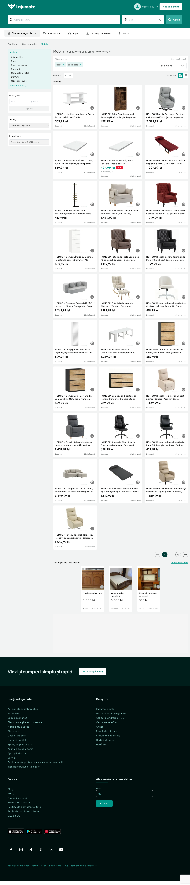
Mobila (44, 44)
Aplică (29, 108)
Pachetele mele (105, 708)
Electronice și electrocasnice (25, 722)
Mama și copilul (17, 740)
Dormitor (15, 76)
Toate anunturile (179, 562)
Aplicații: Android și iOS (110, 717)
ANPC (11, 793)
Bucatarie (16, 69)
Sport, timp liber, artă (20, 744)
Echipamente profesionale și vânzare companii (35, 762)
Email (99, 788)
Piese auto (14, 731)
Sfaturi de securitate (108, 735)
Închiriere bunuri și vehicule (24, 766)
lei (66, 75)
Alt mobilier (17, 57)
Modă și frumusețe (18, 726)
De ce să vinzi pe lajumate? (112, 713)
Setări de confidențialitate (23, 811)
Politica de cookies (19, 802)
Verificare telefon (106, 722)
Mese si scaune (19, 80)
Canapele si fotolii (20, 73)
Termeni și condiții (18, 797)
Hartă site (102, 744)
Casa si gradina (29, 44)
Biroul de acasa (19, 65)
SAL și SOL (14, 815)
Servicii (12, 757)
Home (15, 44)
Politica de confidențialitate (24, 806)
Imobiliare (14, 713)
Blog (10, 789)
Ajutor (99, 726)
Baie (13, 61)
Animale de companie (20, 748)
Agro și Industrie (17, 753)
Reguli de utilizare (106, 731)
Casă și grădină (17, 735)
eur (70, 75)
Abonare (104, 803)
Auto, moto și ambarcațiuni (23, 708)
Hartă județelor (105, 740)
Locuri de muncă (17, 717)
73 (178, 554)
